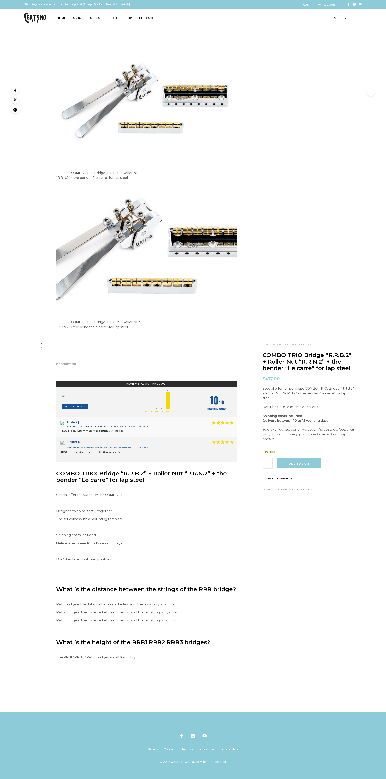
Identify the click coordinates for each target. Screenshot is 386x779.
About (78, 18)
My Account (327, 4)
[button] (333, 18)
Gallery (153, 749)
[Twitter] (15, 100)
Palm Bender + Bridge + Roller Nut (293, 344)
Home (61, 18)
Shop (128, 18)
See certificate (75, 406)
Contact (146, 18)
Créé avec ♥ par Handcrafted (205, 762)
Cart (307, 4)
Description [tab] (66, 364)
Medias (95, 18)
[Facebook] (15, 90)
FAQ (114, 18)
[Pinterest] (15, 109)
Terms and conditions (198, 749)
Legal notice (229, 749)
